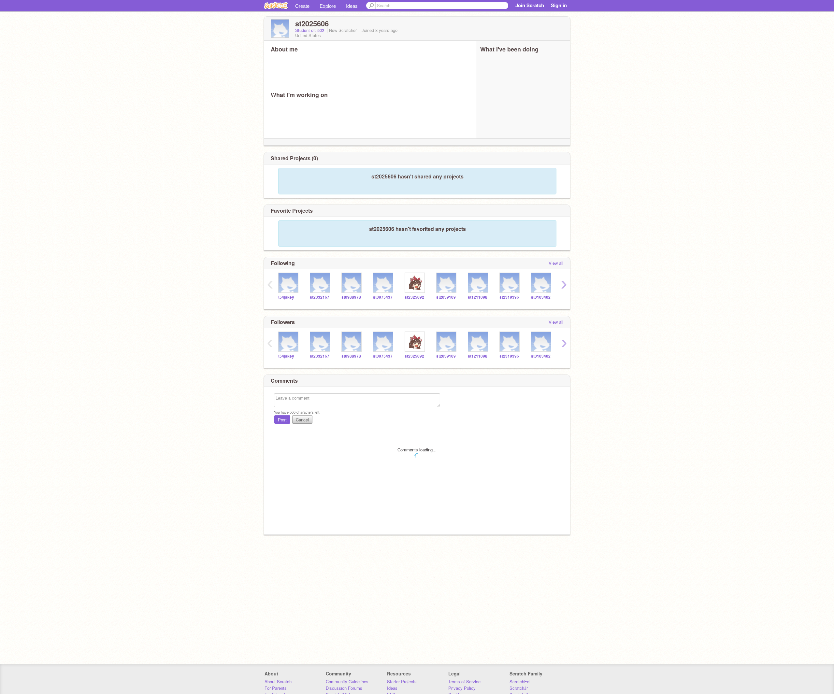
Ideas (352, 5)
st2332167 (319, 297)
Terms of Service (464, 681)
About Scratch (278, 681)
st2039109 (446, 297)
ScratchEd (519, 681)
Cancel (302, 420)
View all (556, 263)
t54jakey (286, 297)
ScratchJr (519, 688)
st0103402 (541, 297)
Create (302, 5)
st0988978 (351, 297)
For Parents (276, 688)
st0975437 (383, 297)
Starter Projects (402, 681)
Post (282, 420)
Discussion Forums (344, 688)
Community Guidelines (347, 681)
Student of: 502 (310, 30)
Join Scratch (529, 5)
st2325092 (414, 297)
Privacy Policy (462, 688)
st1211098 (477, 297)
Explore (328, 5)
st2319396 (509, 297)
